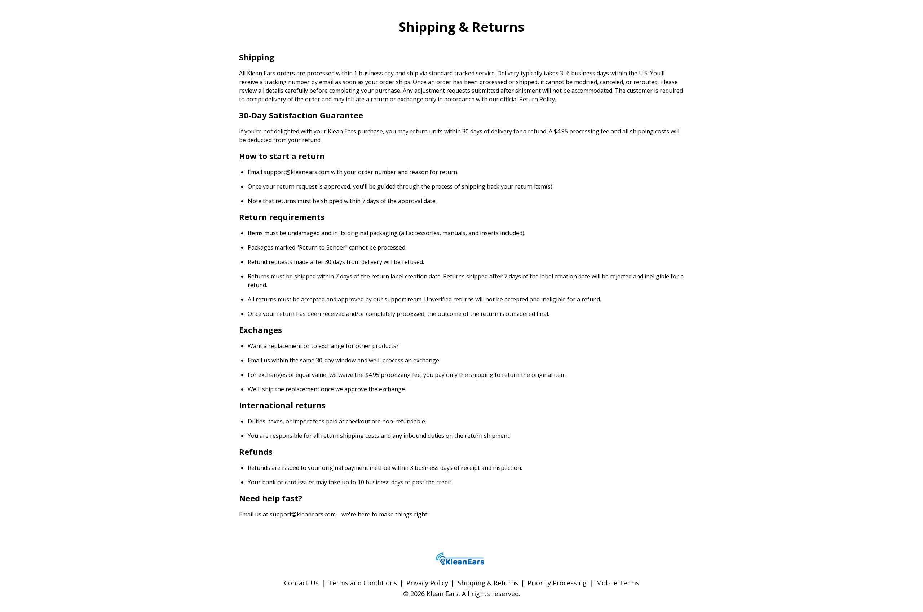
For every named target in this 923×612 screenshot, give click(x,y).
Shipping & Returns (488, 583)
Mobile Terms (617, 583)
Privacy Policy (427, 583)
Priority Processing (557, 583)
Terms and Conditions (362, 583)
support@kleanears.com (303, 514)
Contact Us (301, 583)
